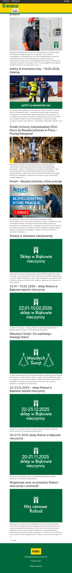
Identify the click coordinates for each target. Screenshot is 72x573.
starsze (13, 540)
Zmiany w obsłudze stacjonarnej (31, 236)
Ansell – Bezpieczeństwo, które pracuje (36, 181)
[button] (36, 561)
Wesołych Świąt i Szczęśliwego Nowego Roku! (30, 335)
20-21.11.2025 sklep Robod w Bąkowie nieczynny (35, 436)
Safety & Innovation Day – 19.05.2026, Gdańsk (35, 70)
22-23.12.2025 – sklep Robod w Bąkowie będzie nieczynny (31, 389)
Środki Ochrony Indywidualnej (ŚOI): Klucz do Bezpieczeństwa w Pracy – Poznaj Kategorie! (34, 130)
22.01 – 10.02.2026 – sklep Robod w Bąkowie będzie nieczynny (34, 288)
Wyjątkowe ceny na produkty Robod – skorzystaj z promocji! (35, 484)
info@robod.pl (15, 1)
